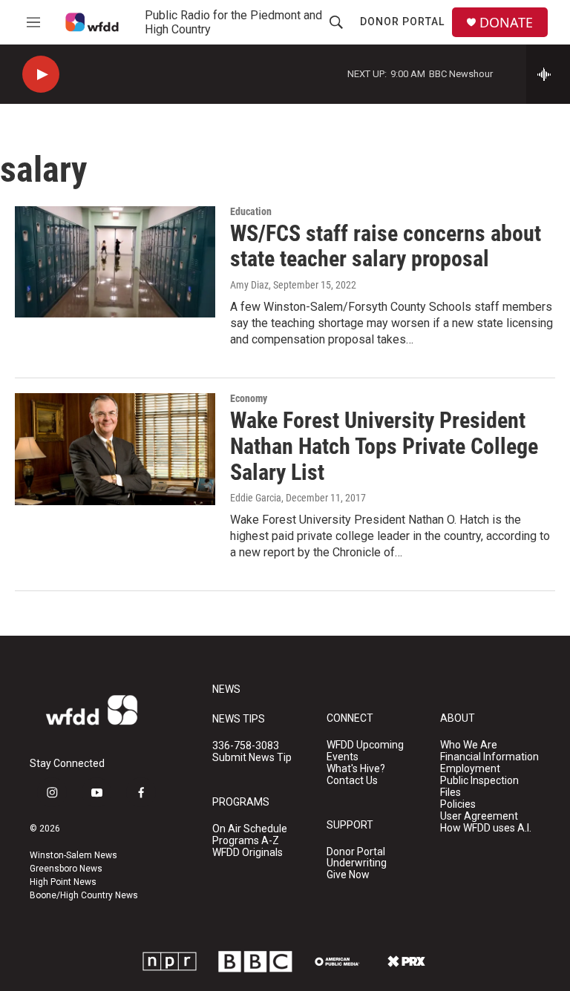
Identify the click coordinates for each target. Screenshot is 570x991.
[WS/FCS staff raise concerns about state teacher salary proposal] (115, 261)
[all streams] (548, 74)
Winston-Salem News (73, 855)
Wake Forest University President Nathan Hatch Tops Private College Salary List (384, 446)
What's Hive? (356, 768)
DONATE (506, 22)
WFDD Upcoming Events (365, 751)
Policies (458, 804)
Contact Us (352, 780)
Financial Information (489, 757)
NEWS (226, 689)
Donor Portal (402, 21)
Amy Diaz (249, 285)
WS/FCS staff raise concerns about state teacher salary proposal (385, 246)
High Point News (63, 882)
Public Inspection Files (479, 786)
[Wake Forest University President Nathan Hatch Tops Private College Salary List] (115, 448)
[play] (41, 74)
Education (251, 211)
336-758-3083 (245, 745)
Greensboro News (66, 868)
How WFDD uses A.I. (485, 828)
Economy (248, 398)
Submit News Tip (252, 757)
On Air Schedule (249, 828)
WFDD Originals (247, 852)
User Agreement (479, 816)
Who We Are (468, 745)
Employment (470, 768)
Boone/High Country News (84, 895)
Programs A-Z (245, 840)
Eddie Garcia (255, 498)
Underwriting (357, 863)
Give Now (348, 874)
